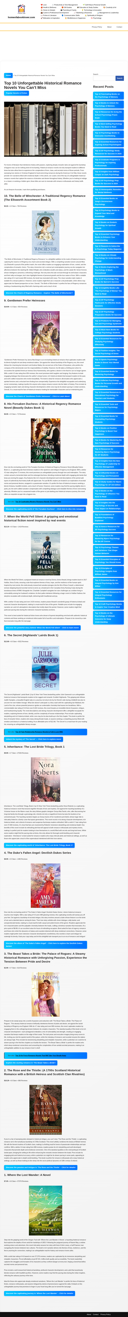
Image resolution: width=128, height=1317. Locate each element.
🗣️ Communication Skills (71, 15)
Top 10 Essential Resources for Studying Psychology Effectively (108, 342)
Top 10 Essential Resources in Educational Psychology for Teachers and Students (108, 395)
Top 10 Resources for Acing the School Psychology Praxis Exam (108, 115)
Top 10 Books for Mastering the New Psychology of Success (108, 441)
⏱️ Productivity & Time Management (65, 5)
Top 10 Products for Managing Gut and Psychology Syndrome (108, 322)
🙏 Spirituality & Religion (94, 15)
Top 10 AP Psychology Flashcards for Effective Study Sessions (108, 303)
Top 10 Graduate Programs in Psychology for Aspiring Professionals (107, 163)
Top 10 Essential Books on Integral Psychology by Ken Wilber (106, 583)
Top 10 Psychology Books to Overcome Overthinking (107, 134)
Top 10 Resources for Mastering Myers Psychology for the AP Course (107, 539)
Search (95, 74)
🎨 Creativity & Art (109, 7)
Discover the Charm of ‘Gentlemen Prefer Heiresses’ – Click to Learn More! (38, 396)
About (109, 27)
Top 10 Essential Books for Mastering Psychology (106, 372)
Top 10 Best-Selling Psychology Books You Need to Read (108, 125)
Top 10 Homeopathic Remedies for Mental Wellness (108, 191)
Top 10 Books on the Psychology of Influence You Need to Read (107, 494)
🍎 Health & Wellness (48, 7)
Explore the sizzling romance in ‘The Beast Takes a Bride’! (31, 1063)
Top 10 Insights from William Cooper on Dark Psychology (107, 173)
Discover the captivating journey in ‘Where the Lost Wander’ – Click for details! (39, 1293)
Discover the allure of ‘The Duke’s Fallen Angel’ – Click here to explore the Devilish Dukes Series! (44, 944)
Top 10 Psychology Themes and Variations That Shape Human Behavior (106, 550)
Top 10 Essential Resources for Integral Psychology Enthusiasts (108, 595)
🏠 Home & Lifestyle (48, 10)
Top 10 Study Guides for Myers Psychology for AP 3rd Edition (108, 483)
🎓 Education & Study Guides (87, 7)
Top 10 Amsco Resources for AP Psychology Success (107, 528)
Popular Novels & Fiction (16, 93)
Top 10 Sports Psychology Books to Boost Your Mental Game (107, 363)
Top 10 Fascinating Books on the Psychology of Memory (107, 95)
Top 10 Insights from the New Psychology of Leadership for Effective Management (107, 464)
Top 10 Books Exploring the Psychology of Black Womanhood (107, 270)
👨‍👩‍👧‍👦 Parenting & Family (68, 10)
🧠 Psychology (96, 18)
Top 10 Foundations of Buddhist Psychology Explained (104, 518)
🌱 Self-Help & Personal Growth (94, 5)
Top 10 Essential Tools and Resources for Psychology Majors (106, 407)
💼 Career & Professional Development (55, 13)
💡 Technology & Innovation (92, 10)
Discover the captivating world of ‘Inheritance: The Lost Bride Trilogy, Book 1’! (39, 845)
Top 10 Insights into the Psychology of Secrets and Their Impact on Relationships (108, 506)
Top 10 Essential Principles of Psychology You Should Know (108, 560)
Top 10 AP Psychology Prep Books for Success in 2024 (107, 182)
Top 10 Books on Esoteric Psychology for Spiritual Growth (106, 225)
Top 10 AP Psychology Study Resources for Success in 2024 (108, 152)
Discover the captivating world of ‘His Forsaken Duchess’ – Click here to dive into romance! (45, 509)
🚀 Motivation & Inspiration (50, 18)
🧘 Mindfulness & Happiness (75, 18)
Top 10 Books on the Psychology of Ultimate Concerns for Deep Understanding (105, 617)
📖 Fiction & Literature (48, 15)
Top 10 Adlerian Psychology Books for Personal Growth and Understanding (108, 383)
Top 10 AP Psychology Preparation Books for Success (108, 313)
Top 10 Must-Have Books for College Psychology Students (107, 331)
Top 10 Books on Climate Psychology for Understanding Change (108, 258)
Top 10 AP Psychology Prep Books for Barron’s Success (107, 280)
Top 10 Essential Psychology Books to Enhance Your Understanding (107, 237)
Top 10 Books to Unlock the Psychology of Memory (106, 104)
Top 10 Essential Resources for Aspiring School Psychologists (108, 143)
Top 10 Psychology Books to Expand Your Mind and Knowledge (107, 213)
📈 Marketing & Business (83, 13)
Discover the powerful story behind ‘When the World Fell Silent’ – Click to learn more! (42, 628)
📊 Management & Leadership (108, 13)
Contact (119, 27)
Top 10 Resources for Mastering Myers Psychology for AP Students (107, 452)
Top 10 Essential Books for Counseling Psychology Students (106, 419)
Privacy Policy (97, 27)
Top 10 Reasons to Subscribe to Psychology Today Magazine (108, 247)
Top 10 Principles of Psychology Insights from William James (106, 571)
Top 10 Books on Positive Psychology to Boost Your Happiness (106, 431)
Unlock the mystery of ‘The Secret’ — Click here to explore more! (33, 739)
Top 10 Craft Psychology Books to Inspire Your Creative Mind (108, 605)
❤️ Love (44, 5)
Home (8, 75)
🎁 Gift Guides (67, 7)
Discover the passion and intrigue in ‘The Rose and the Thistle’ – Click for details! (41, 1167)
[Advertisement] (64, 46)
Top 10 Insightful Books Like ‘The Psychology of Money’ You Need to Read (108, 291)
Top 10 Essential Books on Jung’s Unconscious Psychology (106, 201)
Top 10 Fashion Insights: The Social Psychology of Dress (107, 352)
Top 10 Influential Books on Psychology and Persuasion (107, 474)
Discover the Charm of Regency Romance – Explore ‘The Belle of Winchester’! (39, 293)
